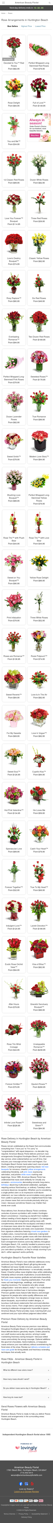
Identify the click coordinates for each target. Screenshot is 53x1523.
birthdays (5, 1184)
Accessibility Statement (40, 1514)
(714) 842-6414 (26, 1472)
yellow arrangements (36, 1169)
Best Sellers (12, 26)
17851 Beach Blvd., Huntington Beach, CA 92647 (27, 1470)
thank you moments (12, 1279)
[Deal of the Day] (39, 129)
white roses (26, 1174)
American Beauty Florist (26, 3)
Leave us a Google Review (26, 1491)
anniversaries (16, 1182)
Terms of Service (9, 1514)
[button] (47, 1517)
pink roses (28, 1171)
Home (3, 13)
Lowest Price (40, 26)
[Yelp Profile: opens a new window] (32, 1484)
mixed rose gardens (39, 1231)
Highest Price (26, 26)
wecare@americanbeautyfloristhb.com (26, 1475)
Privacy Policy (23, 1514)
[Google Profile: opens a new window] (26, 1484)
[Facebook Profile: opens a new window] (21, 1484)
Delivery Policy (26, 1517)
